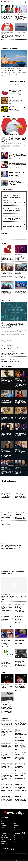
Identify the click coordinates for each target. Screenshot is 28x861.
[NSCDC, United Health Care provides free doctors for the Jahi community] (7, 633)
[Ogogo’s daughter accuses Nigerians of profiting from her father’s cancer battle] (7, 393)
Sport (2, 543)
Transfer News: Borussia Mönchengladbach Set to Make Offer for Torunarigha (20, 608)
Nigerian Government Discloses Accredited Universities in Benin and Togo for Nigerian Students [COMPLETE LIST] (21, 736)
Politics (16, 14)
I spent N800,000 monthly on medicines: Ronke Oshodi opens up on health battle (20, 402)
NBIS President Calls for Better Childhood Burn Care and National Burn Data (7, 293)
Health (2, 254)
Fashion (2, 493)
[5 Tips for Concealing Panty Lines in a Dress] (7, 506)
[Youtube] (14, 841)
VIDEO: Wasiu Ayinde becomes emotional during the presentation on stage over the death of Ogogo (20, 383)
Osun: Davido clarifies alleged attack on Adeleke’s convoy (20, 453)
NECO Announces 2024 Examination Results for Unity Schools (6, 756)
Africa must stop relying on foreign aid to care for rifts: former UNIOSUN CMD (20, 275)
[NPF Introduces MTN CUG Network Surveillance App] (7, 9)
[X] (14, 840)
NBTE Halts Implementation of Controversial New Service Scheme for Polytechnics (20, 799)
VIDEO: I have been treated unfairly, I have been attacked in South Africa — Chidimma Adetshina (7, 454)
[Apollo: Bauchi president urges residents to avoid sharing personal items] (7, 249)
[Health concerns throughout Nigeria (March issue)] (21, 633)
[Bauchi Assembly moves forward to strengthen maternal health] (21, 285)
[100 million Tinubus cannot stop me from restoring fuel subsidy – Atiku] (4, 174)
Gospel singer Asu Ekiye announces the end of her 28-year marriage (20, 418)
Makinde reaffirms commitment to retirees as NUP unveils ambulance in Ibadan (21, 18)
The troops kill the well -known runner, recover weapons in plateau (16, 92)
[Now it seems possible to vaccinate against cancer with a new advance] (21, 249)
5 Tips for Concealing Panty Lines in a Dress (6, 516)
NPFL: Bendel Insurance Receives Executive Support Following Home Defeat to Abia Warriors (12, 547)
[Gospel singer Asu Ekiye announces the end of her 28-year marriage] (21, 410)
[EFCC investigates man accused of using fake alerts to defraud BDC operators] (7, 27)
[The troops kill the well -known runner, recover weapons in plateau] (4, 91)
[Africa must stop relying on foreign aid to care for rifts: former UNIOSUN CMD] (21, 267)
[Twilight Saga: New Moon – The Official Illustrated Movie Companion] (21, 678)
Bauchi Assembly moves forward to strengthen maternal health (21, 293)
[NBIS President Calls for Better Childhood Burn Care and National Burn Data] (7, 285)
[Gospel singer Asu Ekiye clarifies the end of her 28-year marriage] (7, 410)
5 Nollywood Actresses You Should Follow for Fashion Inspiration (20, 516)
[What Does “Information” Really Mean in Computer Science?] (14, 311)
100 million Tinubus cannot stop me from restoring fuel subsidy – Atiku (17, 174)
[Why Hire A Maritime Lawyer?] (14, 58)
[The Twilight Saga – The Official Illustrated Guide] (7, 678)
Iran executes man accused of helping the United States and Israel (17, 165)
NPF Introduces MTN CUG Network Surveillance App (6, 17)
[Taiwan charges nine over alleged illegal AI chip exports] (21, 27)
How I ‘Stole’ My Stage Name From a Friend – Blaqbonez (14, 203)
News (2, 14)
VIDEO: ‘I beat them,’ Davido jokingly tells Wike (6, 434)
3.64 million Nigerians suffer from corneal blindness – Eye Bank (6, 275)
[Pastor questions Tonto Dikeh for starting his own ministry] (21, 463)
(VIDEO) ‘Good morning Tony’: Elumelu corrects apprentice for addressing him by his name (20, 436)
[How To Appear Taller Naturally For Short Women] (7, 487)
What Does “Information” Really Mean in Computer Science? (12, 325)
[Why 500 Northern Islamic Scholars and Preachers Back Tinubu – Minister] (4, 155)
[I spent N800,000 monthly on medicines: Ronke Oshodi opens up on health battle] (21, 393)
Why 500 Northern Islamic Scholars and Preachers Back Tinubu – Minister (17, 155)
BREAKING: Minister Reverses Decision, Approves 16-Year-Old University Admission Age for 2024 (6, 788)
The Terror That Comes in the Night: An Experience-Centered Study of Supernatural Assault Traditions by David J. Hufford (7, 708)
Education (3, 720)
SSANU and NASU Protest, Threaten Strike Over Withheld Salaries (20, 747)
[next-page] (5, 805)
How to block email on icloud (9, 342)
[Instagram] (14, 838)
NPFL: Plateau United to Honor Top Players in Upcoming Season (7, 619)
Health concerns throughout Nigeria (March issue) (20, 642)
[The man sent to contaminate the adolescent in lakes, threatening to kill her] (4, 100)
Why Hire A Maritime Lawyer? (11, 70)
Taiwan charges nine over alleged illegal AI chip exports (20, 35)
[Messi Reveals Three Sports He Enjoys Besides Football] (14, 560)
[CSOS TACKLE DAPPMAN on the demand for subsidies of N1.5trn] (7, 653)
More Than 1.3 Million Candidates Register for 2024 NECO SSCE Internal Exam (7, 767)
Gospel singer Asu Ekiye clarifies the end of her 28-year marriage (7, 418)
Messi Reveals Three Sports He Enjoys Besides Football (13, 572)
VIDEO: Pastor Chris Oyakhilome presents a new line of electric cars (7, 471)
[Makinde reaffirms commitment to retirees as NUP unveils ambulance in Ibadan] (21, 9)
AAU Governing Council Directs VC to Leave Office (6, 747)
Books (2, 684)
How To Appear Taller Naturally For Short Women (6, 496)
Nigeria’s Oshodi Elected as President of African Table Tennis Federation (7, 608)
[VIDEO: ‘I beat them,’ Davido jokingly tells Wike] (7, 426)
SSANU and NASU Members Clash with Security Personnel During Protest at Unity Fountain (7, 799)
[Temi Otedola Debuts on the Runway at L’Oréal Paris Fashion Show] (21, 487)
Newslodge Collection (5, 68)
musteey (12, 68)
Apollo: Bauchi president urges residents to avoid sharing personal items (13, 210)
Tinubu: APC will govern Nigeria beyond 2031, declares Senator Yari (17, 183)
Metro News (3, 32)
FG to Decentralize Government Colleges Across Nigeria (6, 733)
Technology (3, 322)
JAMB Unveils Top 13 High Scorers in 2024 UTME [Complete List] (7, 777)
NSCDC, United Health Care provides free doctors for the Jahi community (7, 643)
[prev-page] (2, 805)
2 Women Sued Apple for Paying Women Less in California (12, 347)
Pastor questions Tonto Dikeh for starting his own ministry (19, 471)
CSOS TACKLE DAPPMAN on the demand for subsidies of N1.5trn (7, 664)
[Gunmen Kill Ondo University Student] (4, 83)
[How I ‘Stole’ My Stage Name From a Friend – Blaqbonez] (7, 373)
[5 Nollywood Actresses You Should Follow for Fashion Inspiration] (21, 506)
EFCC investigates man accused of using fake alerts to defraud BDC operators (7, 35)
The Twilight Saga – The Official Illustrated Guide (7, 688)
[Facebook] (14, 836)
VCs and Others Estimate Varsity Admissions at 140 (20, 777)
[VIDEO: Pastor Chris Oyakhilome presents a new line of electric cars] (7, 463)
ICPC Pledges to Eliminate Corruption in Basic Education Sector (20, 724)
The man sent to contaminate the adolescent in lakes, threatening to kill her (17, 100)
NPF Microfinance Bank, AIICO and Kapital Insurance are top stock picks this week (20, 664)
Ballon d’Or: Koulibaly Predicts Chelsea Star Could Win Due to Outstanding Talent (13, 598)
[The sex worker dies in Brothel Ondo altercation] (4, 109)
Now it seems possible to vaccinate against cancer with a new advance (20, 257)
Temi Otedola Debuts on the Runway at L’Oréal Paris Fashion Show (21, 497)
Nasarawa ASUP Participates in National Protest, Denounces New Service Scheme (19, 757)
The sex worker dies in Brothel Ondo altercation (17, 108)
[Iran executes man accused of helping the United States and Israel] (4, 164)
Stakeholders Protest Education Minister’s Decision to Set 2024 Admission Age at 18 (20, 787)
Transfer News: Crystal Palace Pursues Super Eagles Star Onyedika (19, 619)
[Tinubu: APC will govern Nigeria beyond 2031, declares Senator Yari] (4, 183)
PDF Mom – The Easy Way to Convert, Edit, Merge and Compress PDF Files (13, 360)
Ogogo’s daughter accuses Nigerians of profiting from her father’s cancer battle (7, 402)
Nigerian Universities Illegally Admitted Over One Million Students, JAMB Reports (20, 767)
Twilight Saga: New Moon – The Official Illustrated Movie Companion (20, 688)
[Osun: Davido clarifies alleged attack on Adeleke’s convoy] (21, 444)
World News (17, 32)
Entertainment (6, 200)
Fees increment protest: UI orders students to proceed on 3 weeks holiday (7, 724)
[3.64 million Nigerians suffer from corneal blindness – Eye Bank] (7, 267)
